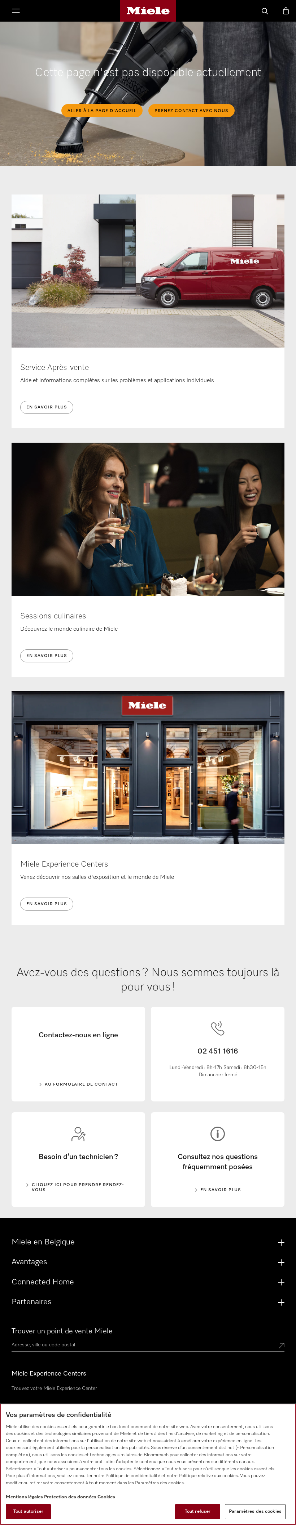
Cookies (106, 1497)
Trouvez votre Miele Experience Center (54, 1388)
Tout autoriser (28, 1511)
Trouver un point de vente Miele (62, 1331)
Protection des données (70, 1497)
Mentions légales (24, 1497)
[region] (148, 1464)
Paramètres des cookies (255, 1511)
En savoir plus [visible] (220, 1190)
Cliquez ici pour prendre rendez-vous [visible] (78, 1187)
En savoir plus (46, 407)
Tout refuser (198, 1511)
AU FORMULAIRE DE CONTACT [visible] (81, 1084)
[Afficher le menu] (16, 11)
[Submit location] (281, 1346)
